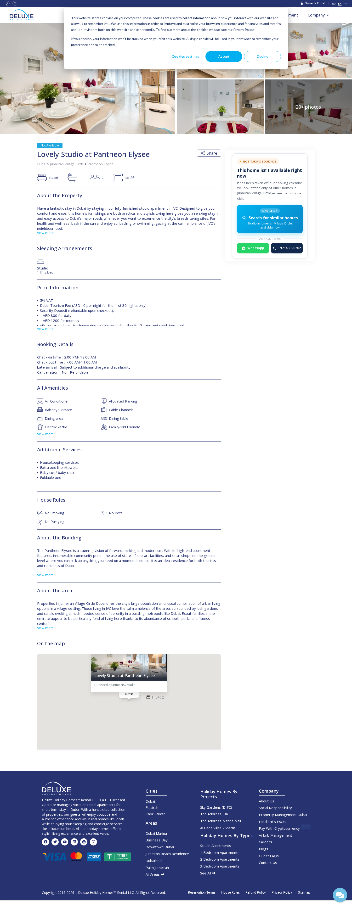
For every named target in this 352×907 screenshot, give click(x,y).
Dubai (41, 164)
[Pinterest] (83, 841)
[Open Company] (328, 15)
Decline (262, 56)
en (340, 3)
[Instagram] (93, 841)
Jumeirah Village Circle (67, 164)
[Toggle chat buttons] (340, 895)
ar (345, 3)
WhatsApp (255, 248)
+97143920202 (289, 248)
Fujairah (152, 807)
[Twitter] (55, 841)
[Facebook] (45, 841)
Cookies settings (185, 56)
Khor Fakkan (155, 814)
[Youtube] (64, 841)
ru (334, 3)
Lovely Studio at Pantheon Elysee (124, 675)
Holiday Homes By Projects (218, 794)
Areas (151, 823)
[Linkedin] (74, 841)
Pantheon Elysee (101, 164)
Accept (223, 56)
